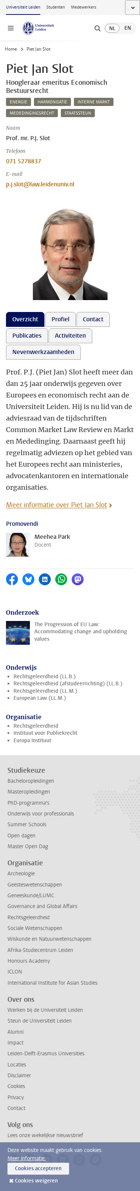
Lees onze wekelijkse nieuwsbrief (45, 1135)
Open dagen (21, 835)
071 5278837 (23, 161)
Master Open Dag (27, 846)
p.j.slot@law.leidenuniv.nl (40, 184)
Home (11, 49)
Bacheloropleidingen (30, 781)
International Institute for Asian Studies (52, 982)
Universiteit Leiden (23, 7)
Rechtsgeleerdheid (35, 726)
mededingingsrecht (32, 113)
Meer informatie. (26, 1158)
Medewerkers (83, 7)
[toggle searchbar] (97, 28)
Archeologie (21, 873)
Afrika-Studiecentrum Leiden (40, 950)
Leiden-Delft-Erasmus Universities (45, 1053)
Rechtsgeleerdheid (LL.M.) (45, 691)
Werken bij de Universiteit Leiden (45, 1010)
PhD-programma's (28, 803)
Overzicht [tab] (25, 319)
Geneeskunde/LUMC (30, 895)
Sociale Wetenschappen (34, 928)
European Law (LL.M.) (39, 698)
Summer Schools (26, 824)
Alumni (15, 1032)
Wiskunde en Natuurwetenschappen (49, 939)
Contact (16, 1108)
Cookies (16, 1086)
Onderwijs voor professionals (40, 813)
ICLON (14, 971)
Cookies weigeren (36, 1180)
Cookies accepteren (38, 1168)
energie (18, 102)
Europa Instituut (32, 740)
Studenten (55, 7)
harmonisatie (52, 102)
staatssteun (78, 113)
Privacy (15, 1097)
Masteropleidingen (28, 791)
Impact (15, 1042)
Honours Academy (28, 961)
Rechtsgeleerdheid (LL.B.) (44, 676)
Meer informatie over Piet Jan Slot (56, 504)
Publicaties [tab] (26, 335)
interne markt (94, 102)
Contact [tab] (93, 319)
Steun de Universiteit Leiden (39, 1020)
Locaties (16, 1064)
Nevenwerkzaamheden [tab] (43, 352)
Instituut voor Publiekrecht (45, 733)
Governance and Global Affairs (42, 906)
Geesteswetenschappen (34, 884)
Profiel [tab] (60, 319)
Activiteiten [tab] (70, 335)
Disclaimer (19, 1075)
